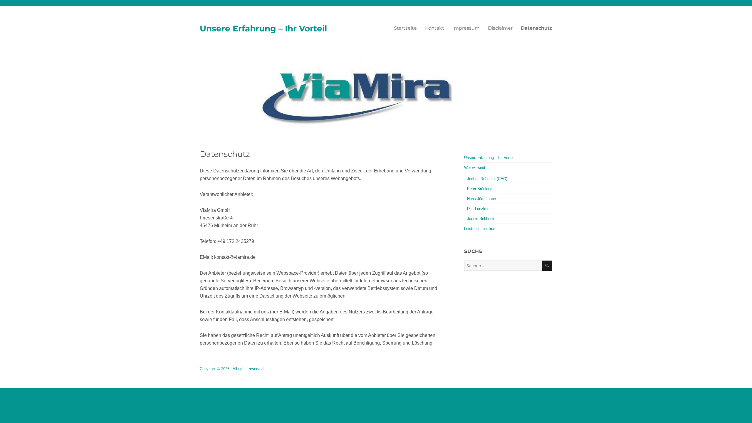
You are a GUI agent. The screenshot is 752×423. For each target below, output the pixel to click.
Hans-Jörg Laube (481, 199)
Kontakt (434, 28)
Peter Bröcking (479, 189)
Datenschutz (536, 28)
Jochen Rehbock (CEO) (487, 179)
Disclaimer (500, 28)
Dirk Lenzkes (478, 209)
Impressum (466, 28)
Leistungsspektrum (480, 228)
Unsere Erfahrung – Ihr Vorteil (263, 28)
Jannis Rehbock (480, 218)
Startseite (405, 28)
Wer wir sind (474, 167)
